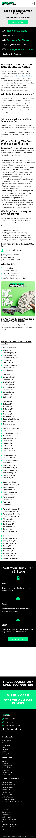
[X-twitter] (21, 729)
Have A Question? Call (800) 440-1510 (18, 683)
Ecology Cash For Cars (24, 76)
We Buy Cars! (18, 695)
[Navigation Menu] (32, 3)
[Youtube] (12, 729)
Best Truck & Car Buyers (18, 702)
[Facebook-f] (3, 729)
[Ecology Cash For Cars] (8, 3)
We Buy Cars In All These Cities (16, 342)
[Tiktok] (16, 729)
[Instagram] (8, 729)
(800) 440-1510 (8, 35)
